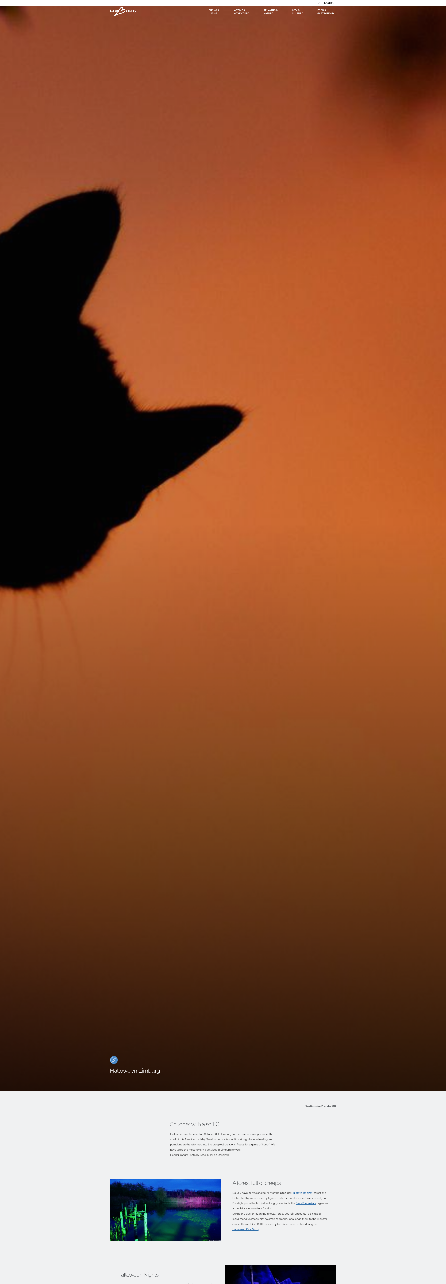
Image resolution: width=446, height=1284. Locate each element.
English (328, 3)
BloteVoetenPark (303, 1192)
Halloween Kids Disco (245, 1229)
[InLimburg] (123, 11)
